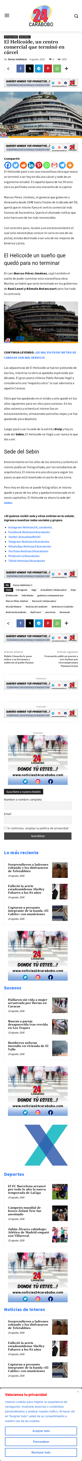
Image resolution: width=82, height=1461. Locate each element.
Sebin (8, 503)
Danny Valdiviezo (17, 59)
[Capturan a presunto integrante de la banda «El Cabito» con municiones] (60, 913)
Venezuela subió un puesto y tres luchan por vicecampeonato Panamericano (61, 661)
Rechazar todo (41, 1452)
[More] (66, 68)
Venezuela (64, 612)
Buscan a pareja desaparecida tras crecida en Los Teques (28, 1024)
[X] (30, 68)
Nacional (25, 37)
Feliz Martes (27, 595)
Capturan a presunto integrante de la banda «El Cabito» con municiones (28, 911)
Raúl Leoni (35, 612)
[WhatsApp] (57, 68)
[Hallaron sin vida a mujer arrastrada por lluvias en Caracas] (60, 1005)
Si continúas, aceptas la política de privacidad (37, 828)
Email (7, 814)
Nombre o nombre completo (23, 799)
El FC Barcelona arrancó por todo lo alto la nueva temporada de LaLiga (27, 1189)
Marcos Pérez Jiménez (17, 600)
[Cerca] (77, 1391)
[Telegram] (39, 68)
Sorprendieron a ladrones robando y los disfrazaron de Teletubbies (28, 868)
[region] (41, 1424)
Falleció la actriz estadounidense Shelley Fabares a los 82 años (26, 889)
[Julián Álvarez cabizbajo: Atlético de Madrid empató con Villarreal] (60, 1235)
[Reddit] (23, 165)
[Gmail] (54, 165)
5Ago (33, 589)
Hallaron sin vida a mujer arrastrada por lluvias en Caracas (27, 1003)
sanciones (50, 612)
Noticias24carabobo (16, 612)
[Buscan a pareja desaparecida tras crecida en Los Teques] (60, 1027)
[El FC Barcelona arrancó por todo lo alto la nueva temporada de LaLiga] (60, 1192)
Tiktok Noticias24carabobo (26, 560)
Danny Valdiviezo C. (23, 585)
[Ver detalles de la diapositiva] (46, 1168)
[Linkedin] (31, 165)
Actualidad (11, 37)
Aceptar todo (41, 1431)
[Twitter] (15, 165)
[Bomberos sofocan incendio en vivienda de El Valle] (60, 1048)
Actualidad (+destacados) (53, 589)
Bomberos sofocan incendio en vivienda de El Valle (28, 1046)
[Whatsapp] (46, 165)
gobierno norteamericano (50, 595)
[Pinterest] (48, 68)
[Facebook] (20, 68)
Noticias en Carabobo (62, 606)
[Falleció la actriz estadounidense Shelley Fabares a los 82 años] (60, 891)
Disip (73, 589)
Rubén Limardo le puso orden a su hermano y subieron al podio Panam (19, 659)
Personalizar (41, 1441)
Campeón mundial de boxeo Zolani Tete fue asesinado (24, 1211)
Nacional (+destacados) (44, 600)
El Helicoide (12, 595)
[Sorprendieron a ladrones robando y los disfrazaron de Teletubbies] (60, 870)
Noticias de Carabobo (36, 606)
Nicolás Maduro (13, 606)
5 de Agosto (21, 589)
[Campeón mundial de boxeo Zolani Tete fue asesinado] (60, 1213)
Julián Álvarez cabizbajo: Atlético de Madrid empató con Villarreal (28, 1232)
